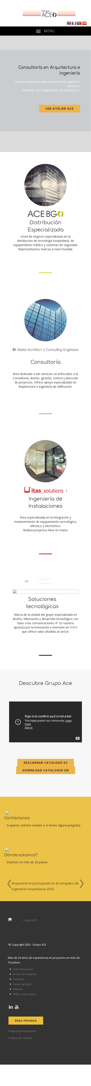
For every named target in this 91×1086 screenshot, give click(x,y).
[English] (69, 23)
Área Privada (26, 1020)
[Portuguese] (79, 23)
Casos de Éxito (22, 984)
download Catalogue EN (45, 770)
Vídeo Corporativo (24, 994)
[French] (74, 23)
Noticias (18, 989)
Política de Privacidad (22, 1031)
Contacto (18, 979)
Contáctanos (17, 818)
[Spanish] (84, 23)
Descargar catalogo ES (46, 763)
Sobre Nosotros (23, 969)
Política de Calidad (20, 1038)
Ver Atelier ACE (60, 109)
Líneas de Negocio (24, 974)
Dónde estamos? (21, 855)
